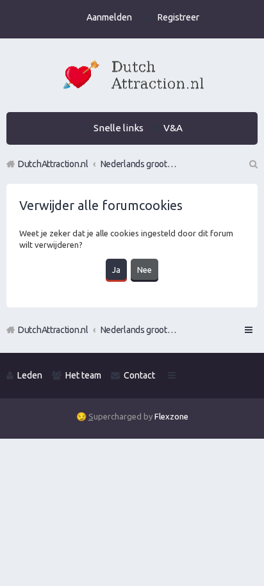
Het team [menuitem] (83, 375)
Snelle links (119, 127)
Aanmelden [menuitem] (109, 17)
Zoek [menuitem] (252, 164)
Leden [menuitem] (29, 375)
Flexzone (171, 416)
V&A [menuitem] (173, 127)
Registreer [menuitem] (178, 17)
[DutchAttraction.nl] (132, 76)
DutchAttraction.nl (53, 330)
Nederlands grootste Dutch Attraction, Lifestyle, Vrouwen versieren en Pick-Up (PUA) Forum (139, 330)
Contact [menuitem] (139, 375)
